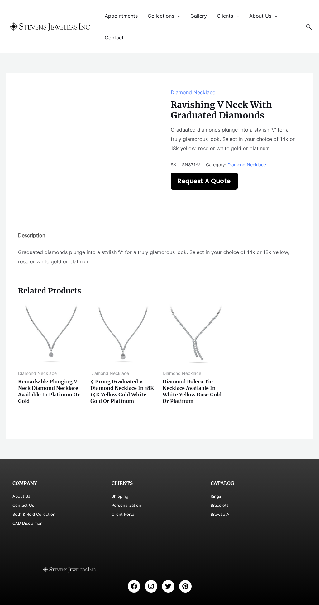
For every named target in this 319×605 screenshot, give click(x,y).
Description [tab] (31, 235)
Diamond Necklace (193, 92)
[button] (309, 27)
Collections (161, 16)
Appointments (121, 16)
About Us (260, 16)
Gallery (198, 16)
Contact (114, 38)
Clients (225, 16)
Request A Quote (204, 181)
